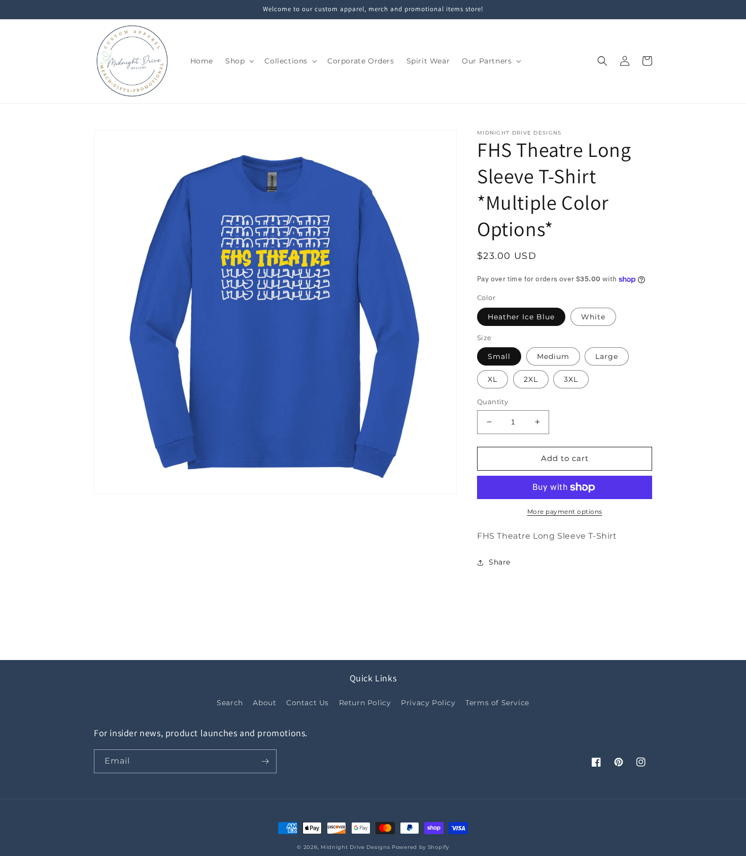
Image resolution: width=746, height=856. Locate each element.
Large (606, 356)
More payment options (564, 511)
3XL (571, 379)
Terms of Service (497, 702)
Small (499, 356)
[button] (238, 61)
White (593, 316)
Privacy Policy (428, 702)
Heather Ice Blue (521, 316)
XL (492, 379)
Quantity (492, 402)
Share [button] (500, 562)
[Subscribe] (265, 761)
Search (230, 702)
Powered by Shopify (420, 847)
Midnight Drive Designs (355, 847)
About (264, 702)
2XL (531, 379)
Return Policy (365, 702)
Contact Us (307, 702)
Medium (553, 356)
